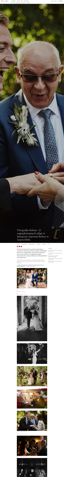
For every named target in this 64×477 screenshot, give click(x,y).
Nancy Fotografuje (21, 288)
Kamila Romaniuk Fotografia (23, 456)
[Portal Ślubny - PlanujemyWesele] (4, 1)
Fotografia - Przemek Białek (23, 431)
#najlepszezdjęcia (32, 244)
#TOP (48, 244)
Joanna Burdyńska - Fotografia (23, 341)
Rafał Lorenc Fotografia (22, 291)
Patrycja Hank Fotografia (22, 364)
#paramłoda (38, 244)
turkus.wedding (21, 386)
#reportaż (44, 244)
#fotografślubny (24, 244)
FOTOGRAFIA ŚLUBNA (30, 266)
